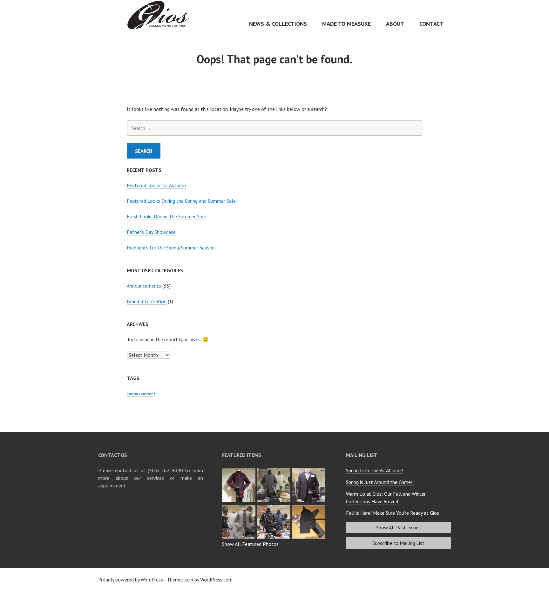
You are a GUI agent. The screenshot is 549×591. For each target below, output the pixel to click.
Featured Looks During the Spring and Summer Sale (181, 201)
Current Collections (141, 394)
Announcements (144, 285)
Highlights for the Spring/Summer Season (171, 247)
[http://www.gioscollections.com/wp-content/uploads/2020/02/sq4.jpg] (239, 470)
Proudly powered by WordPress (130, 579)
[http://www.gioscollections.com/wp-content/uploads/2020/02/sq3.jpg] (274, 470)
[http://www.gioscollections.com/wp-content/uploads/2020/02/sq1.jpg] (239, 507)
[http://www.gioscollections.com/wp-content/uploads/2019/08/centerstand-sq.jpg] (274, 507)
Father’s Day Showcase (151, 232)
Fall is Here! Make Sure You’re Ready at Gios (392, 513)
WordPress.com (216, 579)
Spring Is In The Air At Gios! (374, 470)
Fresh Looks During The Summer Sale (166, 216)
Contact (431, 23)
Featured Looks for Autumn (156, 185)
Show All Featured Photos (250, 544)
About (395, 23)
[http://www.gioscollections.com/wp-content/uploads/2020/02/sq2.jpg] (309, 470)
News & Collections (278, 23)
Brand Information (146, 301)
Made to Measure (346, 23)
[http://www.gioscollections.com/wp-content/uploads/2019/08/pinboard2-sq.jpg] (309, 507)
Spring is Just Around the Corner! (380, 482)
